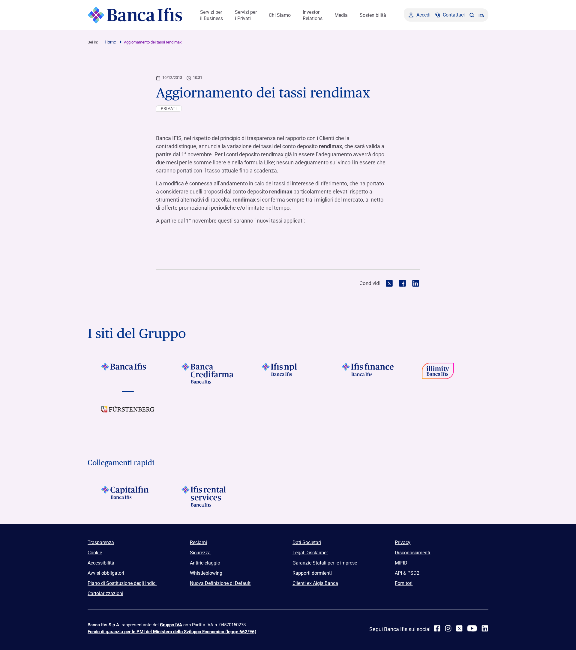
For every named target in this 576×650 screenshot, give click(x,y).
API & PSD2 (407, 573)
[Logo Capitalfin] (128, 496)
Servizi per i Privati (246, 15)
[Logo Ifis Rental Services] (208, 496)
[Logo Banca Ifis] (135, 15)
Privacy (402, 542)
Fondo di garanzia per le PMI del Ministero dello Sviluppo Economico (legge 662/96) (172, 631)
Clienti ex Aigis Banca (315, 583)
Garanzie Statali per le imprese (324, 563)
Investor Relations (312, 15)
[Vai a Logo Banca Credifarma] (208, 373)
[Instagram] (448, 628)
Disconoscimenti (412, 553)
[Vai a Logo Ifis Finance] (368, 373)
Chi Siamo (280, 15)
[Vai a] (288, 373)
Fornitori (403, 583)
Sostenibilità (373, 15)
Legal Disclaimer (310, 553)
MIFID (401, 563)
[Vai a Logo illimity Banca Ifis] (448, 373)
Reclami (198, 542)
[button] (471, 15)
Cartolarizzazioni (105, 593)
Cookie (95, 553)
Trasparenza (101, 542)
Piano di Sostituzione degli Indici (122, 583)
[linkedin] (484, 628)
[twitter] (459, 628)
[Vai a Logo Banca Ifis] (128, 373)
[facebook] (437, 628)
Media (341, 15)
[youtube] (472, 628)
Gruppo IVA (171, 625)
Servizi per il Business (211, 15)
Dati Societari (306, 542)
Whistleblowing (206, 573)
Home (110, 42)
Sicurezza (200, 553)
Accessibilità (101, 563)
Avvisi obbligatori (106, 573)
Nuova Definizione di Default (220, 583)
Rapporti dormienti (312, 573)
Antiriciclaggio (205, 563)
